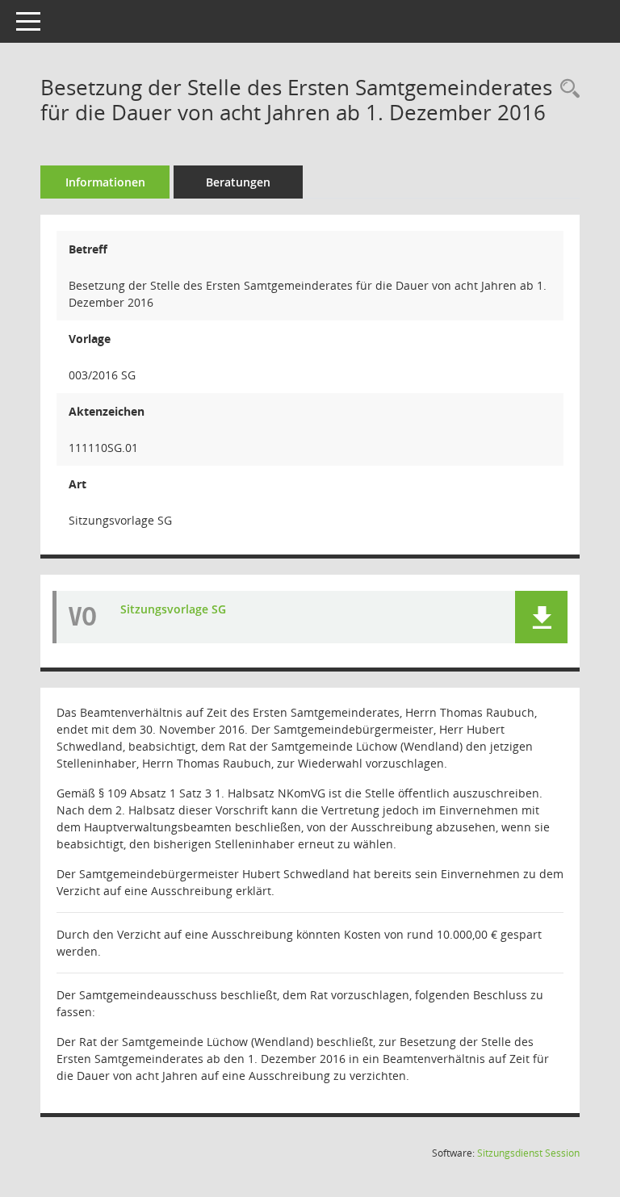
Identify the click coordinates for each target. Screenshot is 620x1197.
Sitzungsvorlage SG (173, 609)
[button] (541, 617)
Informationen (105, 182)
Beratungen (238, 182)
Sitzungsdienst (528, 1153)
